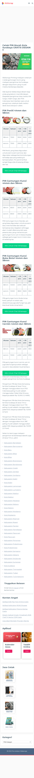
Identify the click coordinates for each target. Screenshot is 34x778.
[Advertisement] (17, 24)
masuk (15, 588)
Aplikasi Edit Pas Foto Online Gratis (15, 602)
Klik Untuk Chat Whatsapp (16, 171)
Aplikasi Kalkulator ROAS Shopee (14, 605)
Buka (8, 651)
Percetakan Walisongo (19, 751)
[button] (29, 3)
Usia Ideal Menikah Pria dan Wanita (15, 621)
